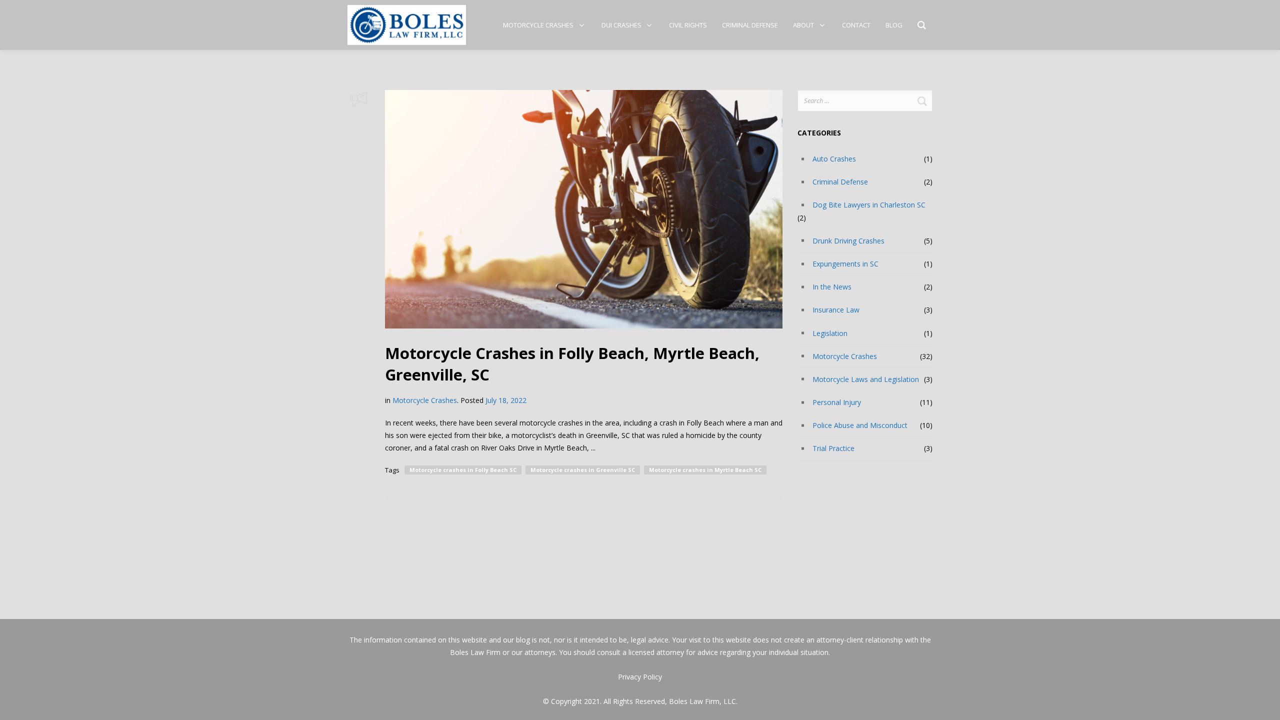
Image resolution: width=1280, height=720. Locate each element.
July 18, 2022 (506, 400)
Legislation (830, 333)
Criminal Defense (840, 181)
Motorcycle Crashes (424, 400)
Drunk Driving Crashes (848, 241)
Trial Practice (833, 448)
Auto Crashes (834, 159)
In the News (832, 287)
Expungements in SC (845, 263)
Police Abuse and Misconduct (860, 425)
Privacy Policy (640, 677)
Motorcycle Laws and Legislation (865, 379)
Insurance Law (836, 309)
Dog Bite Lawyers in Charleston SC (869, 205)
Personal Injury (836, 402)
